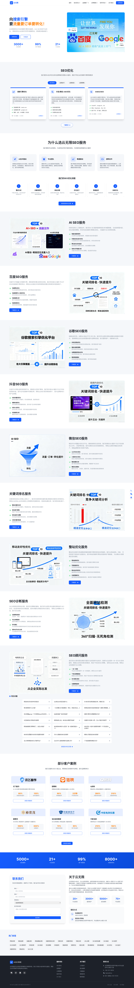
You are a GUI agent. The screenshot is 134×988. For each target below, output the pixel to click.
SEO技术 (117, 945)
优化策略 (48, 945)
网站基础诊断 (38, 941)
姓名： (16, 888)
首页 (70, 3)
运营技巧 (62, 83)
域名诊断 (81, 945)
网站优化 (22, 949)
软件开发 (102, 3)
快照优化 (73, 945)
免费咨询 (14, 37)
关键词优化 (13, 949)
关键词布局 (69, 941)
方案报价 (82, 971)
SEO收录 (106, 941)
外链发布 (56, 945)
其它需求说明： (18, 906)
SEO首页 (114, 941)
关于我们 (111, 3)
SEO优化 (76, 3)
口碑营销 (93, 3)
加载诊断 (29, 941)
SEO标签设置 (96, 941)
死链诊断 (12, 941)
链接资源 (65, 945)
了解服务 (25, 37)
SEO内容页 (13, 945)
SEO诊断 (116, 984)
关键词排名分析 (50, 941)
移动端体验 (91, 945)
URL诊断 (86, 941)
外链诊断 (31, 945)
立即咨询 (120, 3)
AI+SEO (59, 977)
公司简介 (82, 965)
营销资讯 (82, 974)
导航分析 (78, 941)
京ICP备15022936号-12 (24, 984)
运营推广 (85, 3)
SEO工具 (30, 949)
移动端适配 (100, 945)
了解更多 (66, 125)
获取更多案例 (67, 843)
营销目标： (17, 900)
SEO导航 (122, 984)
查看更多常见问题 (66, 746)
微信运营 (20, 941)
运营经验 (71, 83)
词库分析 (60, 941)
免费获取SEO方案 (66, 203)
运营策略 (81, 83)
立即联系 (40, 115)
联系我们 (82, 977)
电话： (16, 894)
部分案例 (82, 968)
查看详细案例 (28, 801)
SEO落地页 (23, 945)
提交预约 (37, 917)
